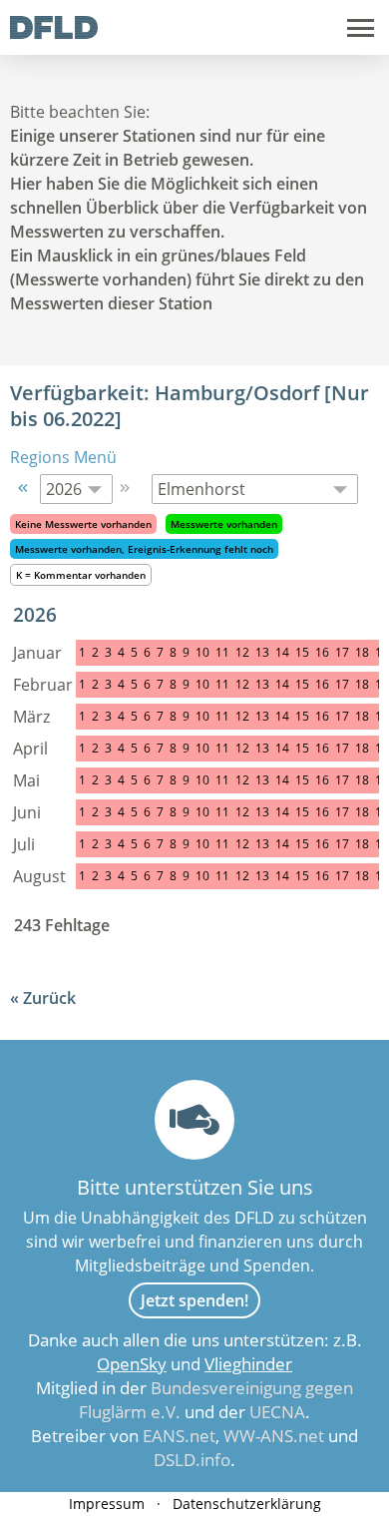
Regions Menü (63, 457)
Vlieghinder (248, 1363)
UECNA (277, 1411)
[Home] (54, 33)
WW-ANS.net (273, 1435)
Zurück (49, 998)
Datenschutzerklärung (247, 1503)
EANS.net (179, 1435)
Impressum (107, 1503)
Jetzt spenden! (194, 1300)
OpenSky (132, 1363)
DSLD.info (192, 1459)
